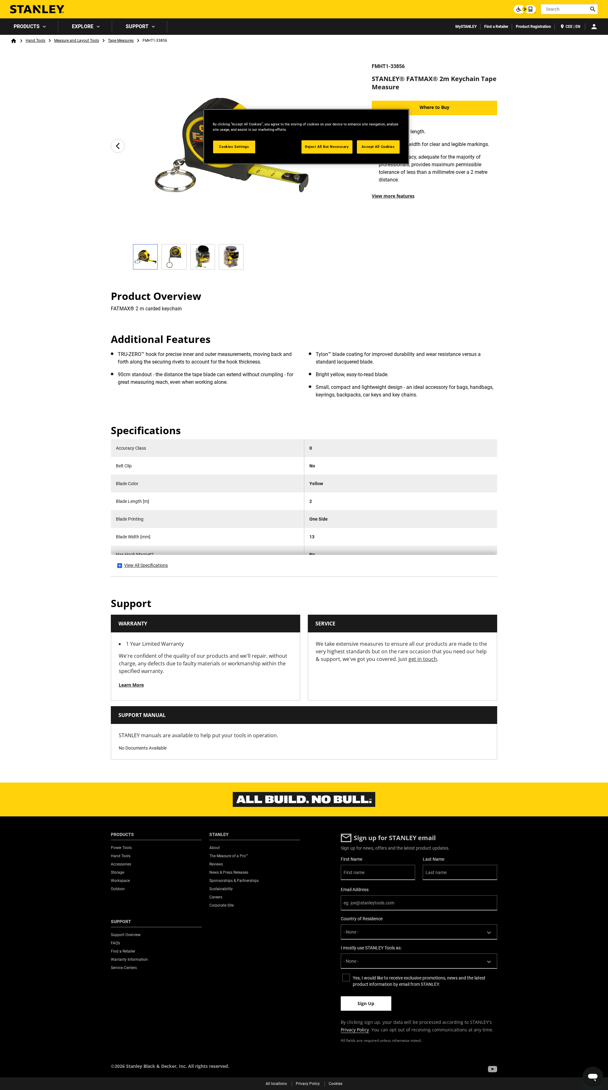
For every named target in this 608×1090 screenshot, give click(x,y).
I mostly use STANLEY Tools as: (371, 947)
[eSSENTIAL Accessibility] (525, 9)
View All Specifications (146, 565)
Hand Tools (35, 40)
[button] (492, 1069)
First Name (351, 859)
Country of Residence (362, 918)
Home (13, 41)
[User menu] (594, 26)
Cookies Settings (234, 146)
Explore (82, 26)
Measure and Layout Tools (76, 40)
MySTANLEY (466, 26)
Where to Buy (434, 107)
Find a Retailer (496, 26)
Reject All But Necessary (327, 146)
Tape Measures (121, 40)
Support (137, 26)
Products (27, 26)
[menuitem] (29, 26)
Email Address (355, 889)
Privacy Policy (355, 1030)
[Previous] (118, 146)
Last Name (433, 859)
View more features (393, 196)
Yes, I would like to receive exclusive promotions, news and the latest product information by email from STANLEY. (419, 981)
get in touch (422, 659)
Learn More (131, 685)
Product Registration (533, 26)
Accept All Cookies (378, 146)
